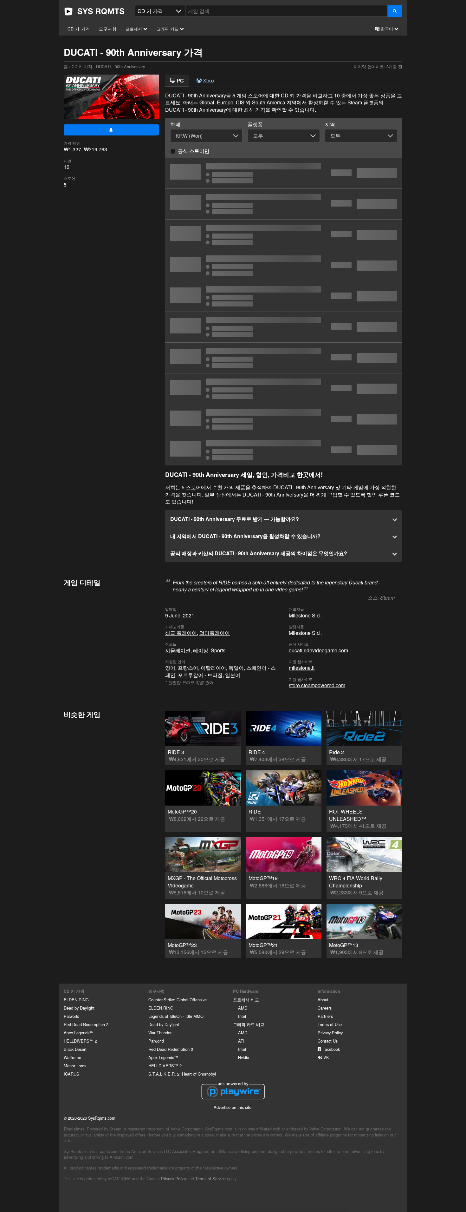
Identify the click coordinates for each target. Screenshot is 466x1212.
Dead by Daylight (79, 1008)
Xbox (208, 80)
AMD (242, 1008)
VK (325, 1057)
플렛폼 (255, 124)
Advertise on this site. (233, 1107)
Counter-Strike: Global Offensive (177, 1000)
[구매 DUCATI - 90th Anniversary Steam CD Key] (283, 265)
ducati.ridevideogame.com (318, 650)
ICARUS (71, 1074)
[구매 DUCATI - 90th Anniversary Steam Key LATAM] (283, 419)
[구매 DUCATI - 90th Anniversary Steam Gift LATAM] (283, 358)
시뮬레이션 (178, 650)
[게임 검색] (394, 11)
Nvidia (243, 1057)
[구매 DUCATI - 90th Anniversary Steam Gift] (283, 450)
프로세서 (134, 29)
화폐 (175, 124)
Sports (218, 650)
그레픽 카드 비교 (248, 1024)
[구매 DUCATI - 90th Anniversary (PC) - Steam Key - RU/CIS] (283, 327)
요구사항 (107, 29)
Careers (325, 1008)
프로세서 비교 (246, 1000)
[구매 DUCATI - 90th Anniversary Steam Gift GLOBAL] (283, 388)
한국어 (386, 29)
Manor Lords (75, 1066)
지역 (330, 124)
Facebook (330, 1049)
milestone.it (301, 667)
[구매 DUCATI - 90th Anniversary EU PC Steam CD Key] (283, 296)
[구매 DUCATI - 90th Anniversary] (283, 173)
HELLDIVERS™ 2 (80, 1041)
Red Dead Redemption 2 (86, 1024)
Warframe (72, 1057)
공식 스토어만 (194, 151)
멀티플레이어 (214, 632)
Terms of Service (210, 1179)
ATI (241, 1041)
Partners (325, 1016)
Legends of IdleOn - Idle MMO (176, 1016)
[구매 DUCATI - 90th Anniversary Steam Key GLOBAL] (283, 204)
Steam (387, 597)
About (323, 1000)
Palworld (71, 1016)
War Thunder (160, 1033)
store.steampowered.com (317, 685)
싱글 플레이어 (181, 632)
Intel (242, 1016)
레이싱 (200, 650)
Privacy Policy (330, 1033)
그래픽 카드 (168, 29)
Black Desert (75, 1049)
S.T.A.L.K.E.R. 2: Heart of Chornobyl (182, 1074)
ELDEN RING (76, 1000)
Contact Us (328, 1041)
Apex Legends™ (79, 1033)
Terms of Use (330, 1024)
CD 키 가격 (79, 29)
